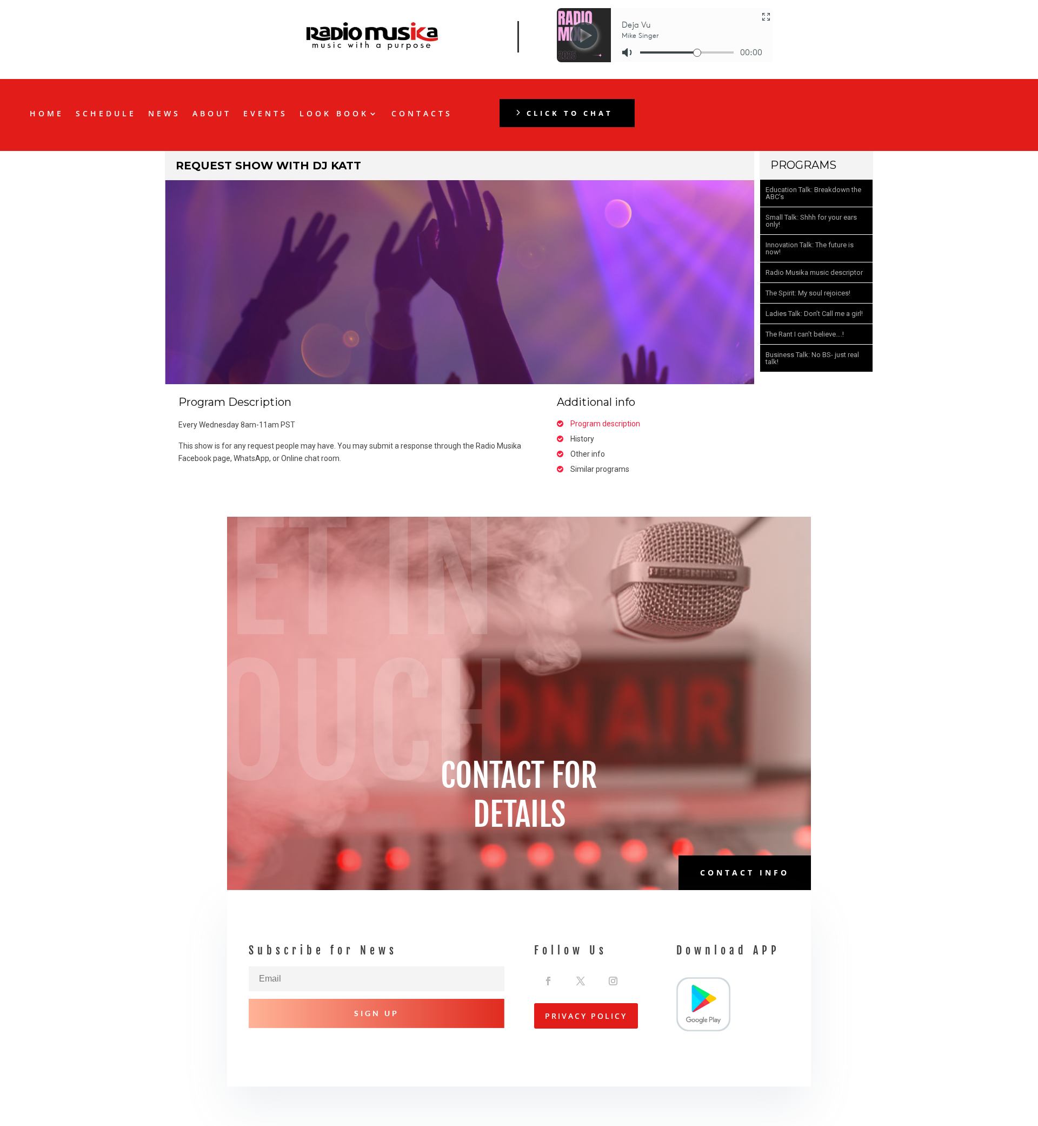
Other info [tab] (587, 454)
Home (47, 114)
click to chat (570, 113)
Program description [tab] (605, 423)
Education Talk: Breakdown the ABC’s (813, 193)
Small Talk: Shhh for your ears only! (811, 220)
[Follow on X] (581, 978)
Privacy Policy (586, 1016)
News (164, 114)
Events (265, 114)
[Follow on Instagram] (613, 978)
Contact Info (744, 872)
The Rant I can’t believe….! (805, 334)
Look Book (334, 114)
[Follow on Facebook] (548, 978)
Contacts (422, 114)
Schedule (106, 114)
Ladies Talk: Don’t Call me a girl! (814, 314)
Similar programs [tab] (599, 469)
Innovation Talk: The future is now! (810, 248)
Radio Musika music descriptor (814, 272)
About (211, 114)
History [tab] (582, 438)
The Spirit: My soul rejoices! (808, 293)
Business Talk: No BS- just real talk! (812, 358)
